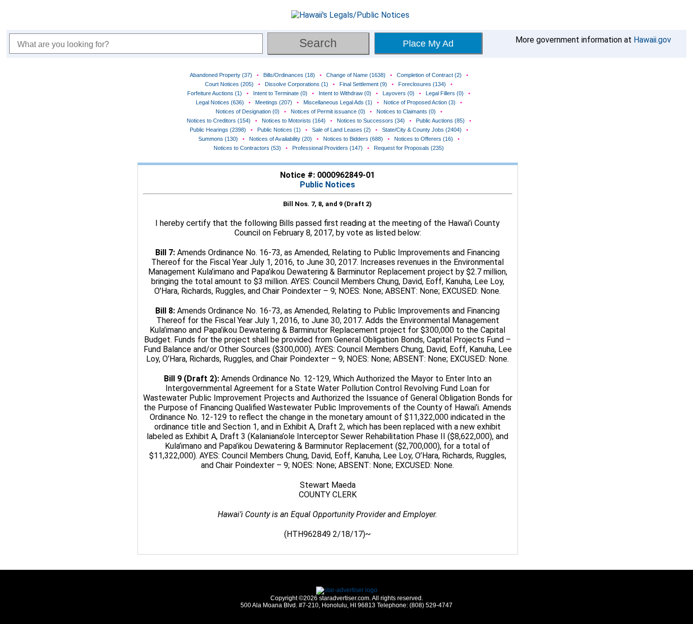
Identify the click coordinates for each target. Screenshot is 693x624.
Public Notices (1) (279, 130)
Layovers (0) (398, 93)
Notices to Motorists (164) (294, 121)
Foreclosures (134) (422, 84)
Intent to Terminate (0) (280, 93)
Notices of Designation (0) (248, 111)
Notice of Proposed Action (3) (420, 102)
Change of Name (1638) (356, 75)
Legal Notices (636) (220, 102)
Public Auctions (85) (440, 121)
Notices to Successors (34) (371, 121)
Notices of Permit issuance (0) (328, 111)
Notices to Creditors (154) (219, 121)
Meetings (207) (273, 102)
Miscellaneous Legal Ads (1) (337, 102)
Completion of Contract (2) (429, 75)
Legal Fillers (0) (445, 93)
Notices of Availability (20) (280, 139)
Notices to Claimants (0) (406, 111)
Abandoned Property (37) (221, 75)
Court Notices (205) (229, 84)
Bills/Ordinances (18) (289, 75)
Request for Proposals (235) (409, 148)
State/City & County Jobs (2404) (422, 130)
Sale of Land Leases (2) (341, 130)
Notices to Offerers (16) (423, 139)
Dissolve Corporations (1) (296, 84)
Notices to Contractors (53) (247, 148)
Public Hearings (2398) (218, 130)
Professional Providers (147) (327, 148)
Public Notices (327, 184)
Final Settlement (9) (363, 84)
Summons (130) (218, 139)
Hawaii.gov (652, 40)
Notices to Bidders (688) (353, 139)
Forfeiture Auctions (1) (214, 93)
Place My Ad (428, 43)
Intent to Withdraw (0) (345, 93)
